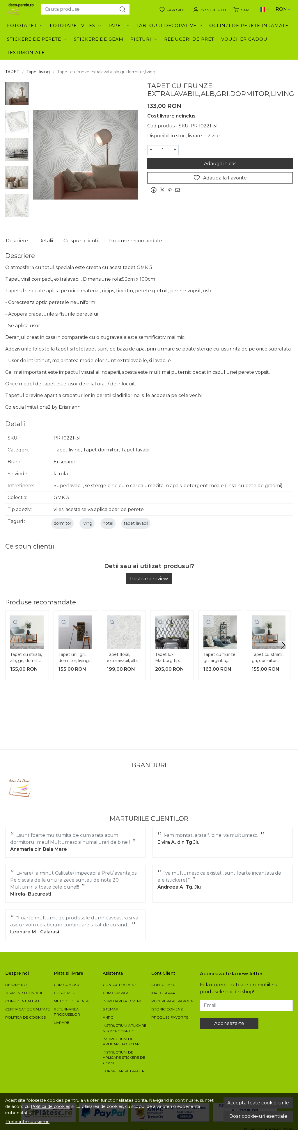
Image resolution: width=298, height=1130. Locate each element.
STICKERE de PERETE (34, 39)
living (87, 523)
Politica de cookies (50, 1106)
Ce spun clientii (81, 240)
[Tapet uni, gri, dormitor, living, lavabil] (75, 632)
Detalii (45, 240)
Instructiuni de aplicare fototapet (123, 1041)
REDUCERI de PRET (189, 39)
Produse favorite (170, 1017)
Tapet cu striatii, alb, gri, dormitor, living (27, 658)
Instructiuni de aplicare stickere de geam (124, 1057)
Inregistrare (164, 993)
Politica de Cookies (25, 1017)
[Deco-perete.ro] (21, 9)
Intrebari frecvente (123, 1001)
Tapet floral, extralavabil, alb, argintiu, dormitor (122, 658)
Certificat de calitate (27, 1009)
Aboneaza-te (229, 1023)
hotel (108, 523)
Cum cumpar (66, 985)
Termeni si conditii (23, 993)
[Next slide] (283, 645)
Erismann (64, 462)
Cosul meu (64, 993)
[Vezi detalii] (15, 621)
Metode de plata (71, 1001)
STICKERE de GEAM (98, 39)
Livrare (61, 1022)
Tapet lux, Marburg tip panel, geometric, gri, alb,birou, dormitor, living (170, 658)
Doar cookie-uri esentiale (258, 1116)
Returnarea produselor (67, 1012)
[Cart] (242, 9)
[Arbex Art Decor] (20, 788)
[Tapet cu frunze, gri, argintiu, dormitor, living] (220, 632)
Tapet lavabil (136, 450)
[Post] (164, 189)
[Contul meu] (209, 9)
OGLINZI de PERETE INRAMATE (248, 25)
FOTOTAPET (22, 25)
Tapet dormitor (101, 450)
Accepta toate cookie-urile (258, 1103)
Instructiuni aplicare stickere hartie (124, 1028)
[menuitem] (17, 93)
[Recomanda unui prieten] (179, 189)
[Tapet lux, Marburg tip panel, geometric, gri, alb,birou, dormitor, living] (172, 632)
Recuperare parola (172, 1001)
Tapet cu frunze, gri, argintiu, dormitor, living (219, 658)
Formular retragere (125, 1071)
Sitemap (110, 1009)
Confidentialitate (23, 1001)
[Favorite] (172, 9)
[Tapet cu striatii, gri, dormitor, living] (268, 632)
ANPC (108, 1017)
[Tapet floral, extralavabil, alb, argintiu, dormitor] (124, 632)
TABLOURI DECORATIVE (166, 25)
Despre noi (16, 985)
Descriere (17, 240)
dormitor (62, 523)
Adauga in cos (220, 163)
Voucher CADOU (244, 39)
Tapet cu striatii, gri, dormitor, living (267, 658)
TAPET (116, 25)
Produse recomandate (135, 240)
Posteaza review (149, 578)
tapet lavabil (136, 523)
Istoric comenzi (167, 1009)
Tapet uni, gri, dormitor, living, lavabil (74, 658)
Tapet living (38, 71)
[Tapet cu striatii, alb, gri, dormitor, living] (27, 632)
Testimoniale (26, 52)
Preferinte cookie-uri (27, 1121)
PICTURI (140, 39)
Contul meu (163, 985)
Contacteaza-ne (120, 985)
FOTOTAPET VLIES (72, 25)
